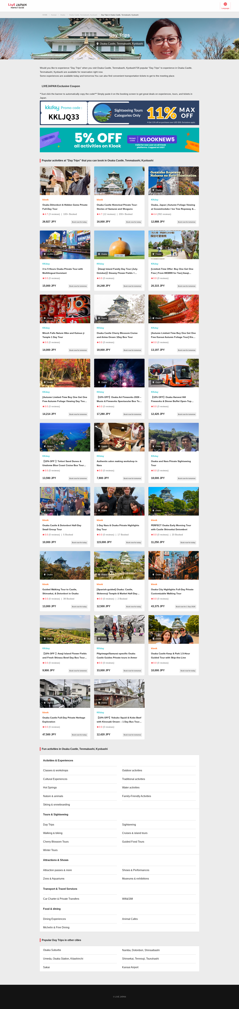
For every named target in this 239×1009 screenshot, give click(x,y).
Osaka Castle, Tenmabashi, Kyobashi (83, 15)
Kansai (53, 15)
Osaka (62, 15)
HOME (44, 15)
